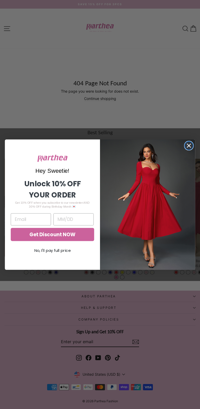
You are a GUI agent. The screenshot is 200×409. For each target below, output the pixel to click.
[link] (52, 158)
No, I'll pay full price (52, 250)
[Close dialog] (189, 145)
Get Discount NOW (52, 234)
